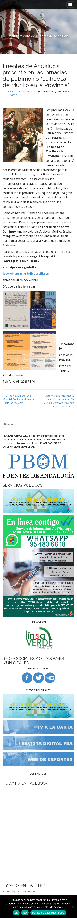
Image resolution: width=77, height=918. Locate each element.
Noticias (69, 91)
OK (16, 912)
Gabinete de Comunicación (21, 91)
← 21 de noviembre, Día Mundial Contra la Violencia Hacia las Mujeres (18, 399)
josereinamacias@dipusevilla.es (26, 274)
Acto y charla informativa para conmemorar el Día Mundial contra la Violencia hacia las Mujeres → (58, 401)
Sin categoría (10, 94)
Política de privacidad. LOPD (48, 912)
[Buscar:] (38, 424)
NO (25, 912)
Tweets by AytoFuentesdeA (19, 891)
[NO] (72, 906)
